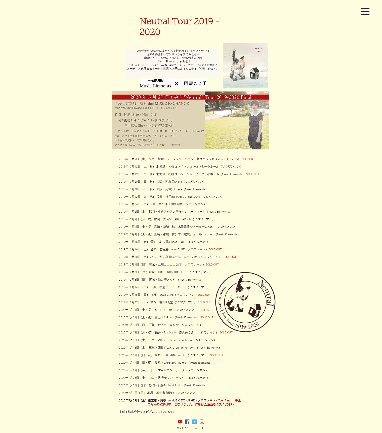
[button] (365, 11)
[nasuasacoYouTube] (180, 421)
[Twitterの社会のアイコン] (194, 421)
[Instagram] (202, 421)
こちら (208, 404)
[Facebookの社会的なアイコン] (187, 421)
